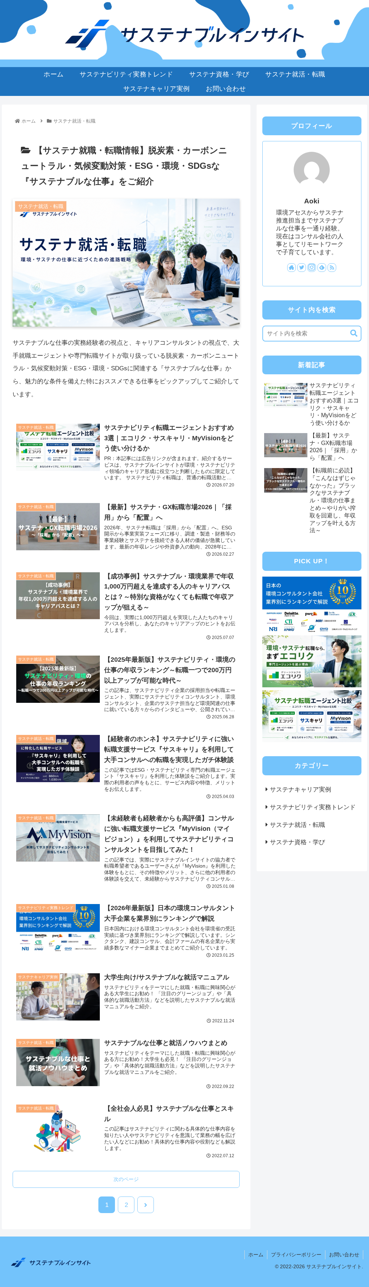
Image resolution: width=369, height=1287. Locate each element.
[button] (350, 333)
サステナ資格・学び (297, 842)
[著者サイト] (291, 267)
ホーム (255, 1254)
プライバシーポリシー (296, 1254)
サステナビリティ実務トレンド (313, 807)
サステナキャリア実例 (300, 789)
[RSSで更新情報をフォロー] (332, 267)
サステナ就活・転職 (297, 824)
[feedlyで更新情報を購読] (321, 267)
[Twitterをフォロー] (301, 267)
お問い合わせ (344, 1254)
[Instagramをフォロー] (311, 267)
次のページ (126, 1179)
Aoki (311, 201)
